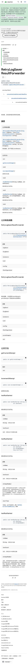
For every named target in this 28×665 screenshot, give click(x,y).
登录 (25, 2)
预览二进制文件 (5, 605)
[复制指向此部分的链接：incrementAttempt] (16, 379)
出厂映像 (3, 607)
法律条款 (15, 656)
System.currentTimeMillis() (12, 505)
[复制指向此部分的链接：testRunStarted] (13, 396)
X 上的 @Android (5, 616)
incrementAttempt (8, 171)
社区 (10, 656)
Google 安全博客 (5, 624)
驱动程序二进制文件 (6, 610)
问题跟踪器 (4, 650)
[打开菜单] (2, 2)
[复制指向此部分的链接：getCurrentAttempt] (16, 353)
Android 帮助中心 (5, 638)
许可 (20, 656)
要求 (2, 600)
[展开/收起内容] (8, 49)
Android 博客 (4, 621)
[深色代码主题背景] (26, 232)
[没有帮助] (15, 45)
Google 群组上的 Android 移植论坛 (9, 631)
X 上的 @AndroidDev (6, 619)
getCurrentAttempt (8, 163)
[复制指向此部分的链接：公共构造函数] (14, 220)
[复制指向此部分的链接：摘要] (6, 121)
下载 (2, 602)
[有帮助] (13, 45)
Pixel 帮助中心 (4, 640)
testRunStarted (7, 182)
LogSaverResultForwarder (16, 84)
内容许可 (16, 584)
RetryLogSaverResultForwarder (12, 131)
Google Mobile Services (7, 645)
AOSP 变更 (17, 21)
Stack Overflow (5, 647)
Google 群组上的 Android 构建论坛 (9, 629)
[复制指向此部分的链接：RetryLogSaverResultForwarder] (2, 227)
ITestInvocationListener (10, 133)
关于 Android (4, 656)
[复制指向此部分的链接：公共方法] (10, 348)
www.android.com (5, 643)
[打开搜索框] (18, 2)
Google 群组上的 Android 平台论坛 (9, 626)
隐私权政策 (5, 658)
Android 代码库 (5, 597)
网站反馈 (11, 658)
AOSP (2, 41)
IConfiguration (7, 135)
